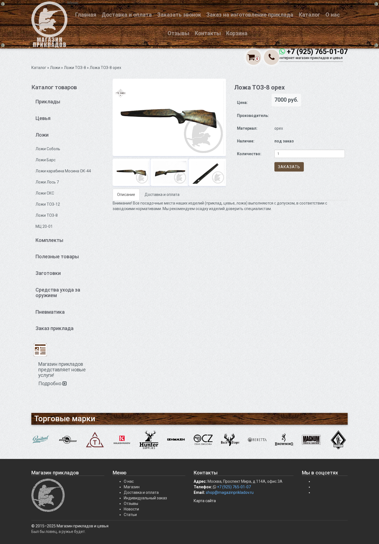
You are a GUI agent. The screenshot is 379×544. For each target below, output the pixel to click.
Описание (126, 194)
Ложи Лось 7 (47, 182)
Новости (131, 509)
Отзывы (178, 33)
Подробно (50, 383)
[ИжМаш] (176, 439)
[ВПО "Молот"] (68, 439)
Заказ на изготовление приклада (249, 15)
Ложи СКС (45, 193)
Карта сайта (205, 501)
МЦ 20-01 (44, 226)
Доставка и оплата (127, 15)
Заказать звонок (179, 15)
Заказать (289, 167)
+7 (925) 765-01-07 (317, 52)
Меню (72, 3)
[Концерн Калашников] (122, 439)
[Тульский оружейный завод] (94, 439)
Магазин (132, 487)
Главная (85, 15)
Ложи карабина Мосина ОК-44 (63, 171)
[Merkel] (338, 439)
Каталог (309, 15)
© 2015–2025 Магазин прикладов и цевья (69, 526)
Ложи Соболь (48, 149)
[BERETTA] (257, 439)
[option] (169, 117)
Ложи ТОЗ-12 (48, 204)
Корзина (236, 33)
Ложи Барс (45, 160)
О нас (332, 15)
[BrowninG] (284, 439)
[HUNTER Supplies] (149, 439)
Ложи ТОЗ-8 (75, 67)
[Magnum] (311, 439)
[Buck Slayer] (230, 439)
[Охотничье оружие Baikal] (40, 439)
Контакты (208, 33)
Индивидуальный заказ (145, 498)
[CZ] (203, 439)
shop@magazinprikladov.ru (230, 492)
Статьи (130, 514)
